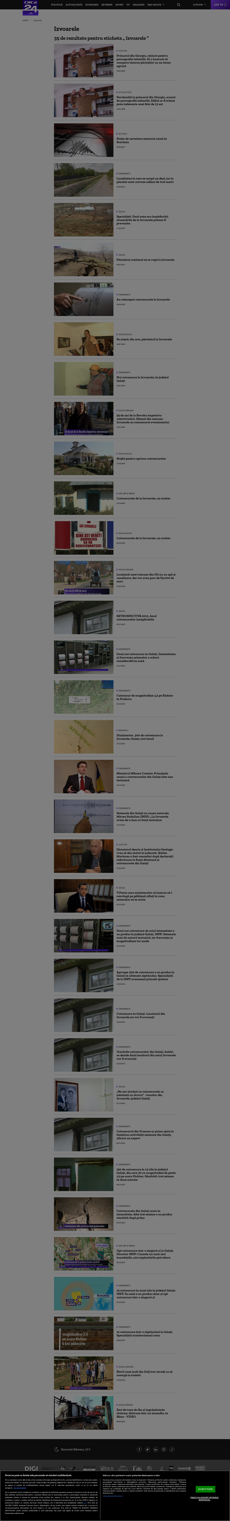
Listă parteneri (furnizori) (113, 1496)
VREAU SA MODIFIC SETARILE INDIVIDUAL (204, 1498)
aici (85, 1502)
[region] (115, 1496)
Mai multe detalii (19, 1488)
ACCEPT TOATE (205, 1489)
